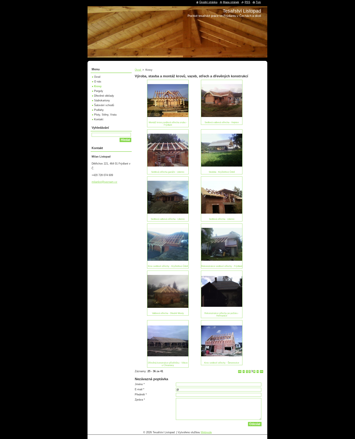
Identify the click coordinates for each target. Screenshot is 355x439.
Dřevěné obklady (104, 95)
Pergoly (98, 91)
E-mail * (139, 389)
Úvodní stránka (208, 2)
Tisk (258, 2)
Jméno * (140, 384)
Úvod (138, 69)
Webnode (206, 432)
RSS (247, 2)
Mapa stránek (231, 2)
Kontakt (98, 119)
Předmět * (141, 394)
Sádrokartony (102, 100)
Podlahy (99, 109)
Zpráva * (140, 399)
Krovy (97, 86)
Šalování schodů (104, 105)
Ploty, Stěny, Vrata (105, 114)
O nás (97, 81)
